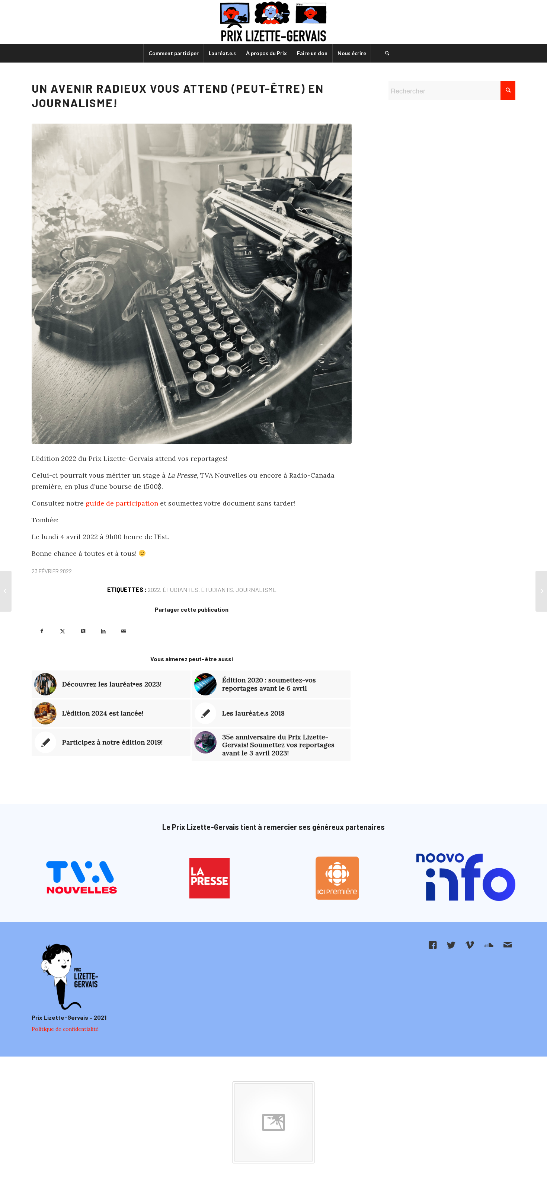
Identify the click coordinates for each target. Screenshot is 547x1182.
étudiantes (180, 589)
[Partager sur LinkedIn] (103, 630)
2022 (154, 589)
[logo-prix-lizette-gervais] (273, 22)
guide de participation (122, 503)
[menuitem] (173, 53)
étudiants (217, 589)
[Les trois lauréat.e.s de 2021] (6, 591)
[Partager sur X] (62, 630)
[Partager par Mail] (123, 630)
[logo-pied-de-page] (68, 977)
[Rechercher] (387, 53)
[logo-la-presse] (209, 878)
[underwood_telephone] (192, 284)
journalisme (256, 589)
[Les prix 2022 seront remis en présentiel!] (541, 591)
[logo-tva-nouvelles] (81, 878)
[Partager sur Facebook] (42, 630)
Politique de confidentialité (65, 1029)
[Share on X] (83, 630)
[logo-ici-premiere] (337, 878)
